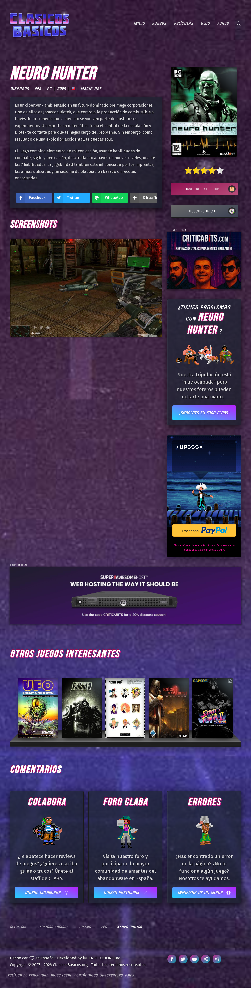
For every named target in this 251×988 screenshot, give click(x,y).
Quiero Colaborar (43, 892)
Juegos (159, 23)
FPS (38, 89)
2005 (61, 89)
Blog (205, 23)
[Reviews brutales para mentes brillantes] (204, 260)
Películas (183, 23)
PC (49, 89)
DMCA (129, 975)
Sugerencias (111, 975)
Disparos (19, 89)
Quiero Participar (122, 892)
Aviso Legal (61, 975)
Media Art (91, 89)
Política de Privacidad (27, 975)
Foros (223, 23)
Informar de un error (201, 892)
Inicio (139, 23)
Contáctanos (86, 975)
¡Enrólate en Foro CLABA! (204, 412)
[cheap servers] (125, 595)
